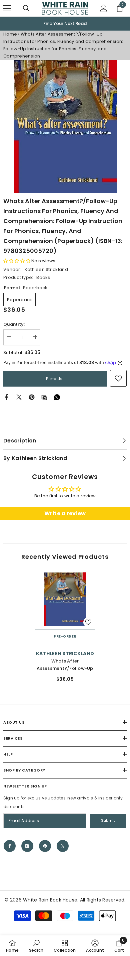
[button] (17, 261)
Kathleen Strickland (46, 269)
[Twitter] (19, 397)
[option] (65, 24)
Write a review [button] (65, 513)
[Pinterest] (32, 397)
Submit (108, 820)
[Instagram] (27, 846)
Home (10, 34)
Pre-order (55, 378)
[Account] (103, 8)
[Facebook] (6, 397)
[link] (118, 378)
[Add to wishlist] (88, 622)
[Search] (26, 8)
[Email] (44, 397)
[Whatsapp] (57, 397)
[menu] (7, 8)
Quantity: (14, 324)
